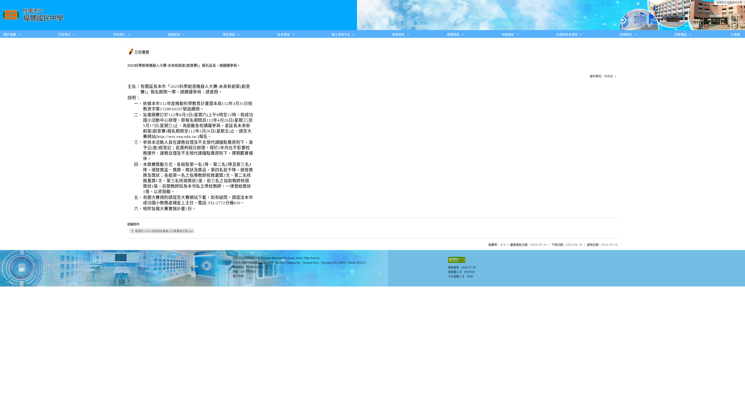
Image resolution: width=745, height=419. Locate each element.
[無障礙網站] (456, 262)
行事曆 (735, 34)
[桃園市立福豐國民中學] (34, 15)
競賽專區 (453, 34)
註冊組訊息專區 (567, 34)
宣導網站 (625, 34)
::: (128, 41)
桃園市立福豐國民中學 (729, 2)
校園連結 (508, 34)
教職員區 (174, 34)
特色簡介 (119, 34)
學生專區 (229, 34)
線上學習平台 (341, 34)
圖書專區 (398, 34)
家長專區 (283, 34)
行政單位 (64, 34)
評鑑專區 (680, 34)
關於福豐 (9, 34)
